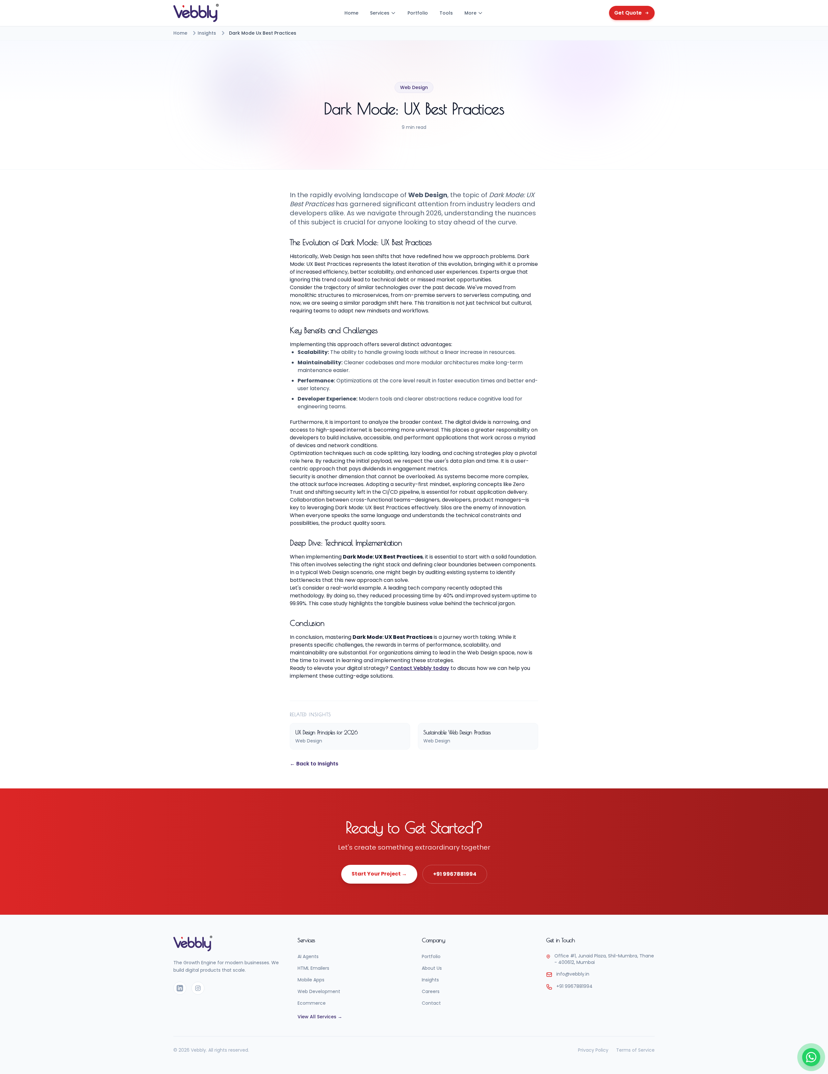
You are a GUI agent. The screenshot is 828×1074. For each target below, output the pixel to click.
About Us (432, 968)
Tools (446, 13)
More (470, 13)
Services (379, 13)
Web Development (319, 991)
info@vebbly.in (572, 974)
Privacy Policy (593, 1050)
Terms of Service (635, 1050)
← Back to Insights (314, 763)
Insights (207, 33)
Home (351, 13)
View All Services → (320, 1016)
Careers (431, 991)
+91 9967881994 (454, 874)
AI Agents (308, 956)
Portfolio (418, 13)
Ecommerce (312, 1003)
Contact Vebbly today (419, 668)
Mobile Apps (311, 980)
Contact (431, 1003)
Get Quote (628, 13)
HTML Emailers (313, 968)
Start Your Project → (379, 873)
